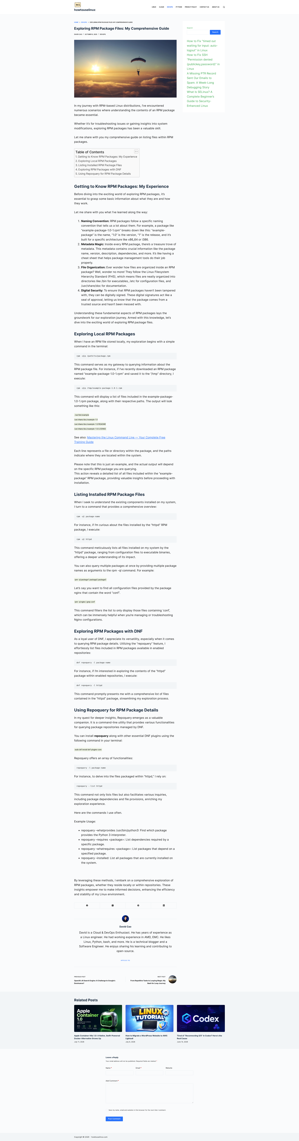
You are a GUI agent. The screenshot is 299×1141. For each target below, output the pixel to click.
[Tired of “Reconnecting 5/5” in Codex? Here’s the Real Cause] (201, 1018)
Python (179, 7)
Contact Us (204, 7)
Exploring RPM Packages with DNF (99, 169)
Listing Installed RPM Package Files (100, 165)
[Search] (224, 7)
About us (215, 7)
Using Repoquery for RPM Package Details (104, 173)
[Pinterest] (138, 906)
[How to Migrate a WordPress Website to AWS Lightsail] (149, 1018)
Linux (154, 7)
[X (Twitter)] (112, 906)
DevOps (170, 7)
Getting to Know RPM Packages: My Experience (107, 156)
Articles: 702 (125, 960)
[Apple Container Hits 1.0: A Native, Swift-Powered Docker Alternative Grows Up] (98, 1018)
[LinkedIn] (164, 906)
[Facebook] (87, 906)
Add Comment (112, 1081)
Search (190, 28)
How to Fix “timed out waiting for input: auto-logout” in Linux (202, 45)
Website (169, 1068)
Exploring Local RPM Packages (97, 161)
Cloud (161, 7)
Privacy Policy (191, 7)
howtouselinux (84, 10)
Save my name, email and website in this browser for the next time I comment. (137, 1110)
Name (109, 1068)
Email (138, 1068)
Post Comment (114, 1119)
